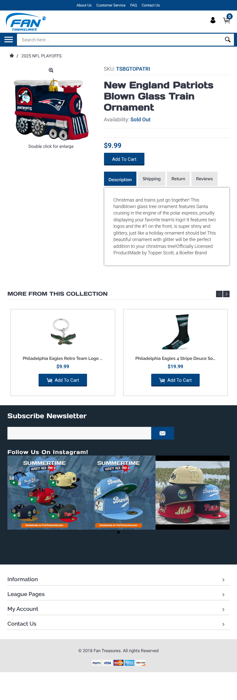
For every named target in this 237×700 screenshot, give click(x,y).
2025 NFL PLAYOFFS (41, 56)
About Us (84, 5)
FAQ (133, 5)
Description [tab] (120, 179)
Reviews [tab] (204, 179)
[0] (228, 25)
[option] (63, 355)
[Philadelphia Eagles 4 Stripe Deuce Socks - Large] (175, 332)
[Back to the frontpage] (11, 56)
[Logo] (26, 21)
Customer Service (110, 5)
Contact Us (151, 5)
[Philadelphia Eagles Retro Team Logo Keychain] (63, 332)
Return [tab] (178, 179)
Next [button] (226, 294)
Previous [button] (219, 294)
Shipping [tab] (151, 179)
